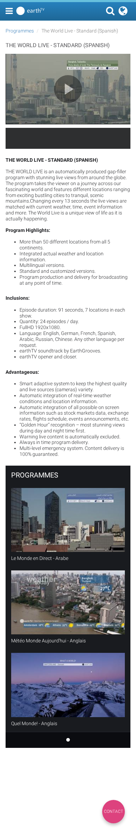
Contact (113, 811)
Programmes (20, 31)
